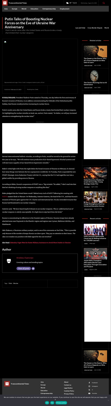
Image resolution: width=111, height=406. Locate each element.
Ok (47, 403)
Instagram (95, 386)
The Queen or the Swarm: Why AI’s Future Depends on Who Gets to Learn (95, 60)
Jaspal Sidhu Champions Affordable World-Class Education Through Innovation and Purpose (95, 263)
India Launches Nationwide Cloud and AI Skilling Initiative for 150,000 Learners (95, 238)
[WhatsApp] (67, 89)
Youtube (94, 393)
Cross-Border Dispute (95, 28)
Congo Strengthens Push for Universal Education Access (94, 205)
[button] (104, 3)
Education (88, 65)
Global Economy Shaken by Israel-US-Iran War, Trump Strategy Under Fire (94, 182)
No (52, 403)
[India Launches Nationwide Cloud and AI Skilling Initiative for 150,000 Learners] (95, 229)
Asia (86, 243)
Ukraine (15, 283)
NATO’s (5, 197)
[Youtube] (89, 393)
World (106, 28)
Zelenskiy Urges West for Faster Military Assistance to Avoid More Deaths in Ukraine (40, 243)
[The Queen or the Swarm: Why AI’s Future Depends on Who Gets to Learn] (95, 51)
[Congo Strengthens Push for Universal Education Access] (95, 197)
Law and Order (80, 28)
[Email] (33, 268)
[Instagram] (89, 386)
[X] (57, 89)
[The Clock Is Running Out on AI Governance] (95, 75)
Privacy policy (61, 403)
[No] (108, 400)
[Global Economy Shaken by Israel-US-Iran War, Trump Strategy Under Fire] (95, 173)
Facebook (95, 382)
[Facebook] (52, 89)
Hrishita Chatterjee (24, 258)
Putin (10, 283)
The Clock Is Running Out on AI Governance (95, 84)
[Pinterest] (62, 89)
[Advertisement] (40, 138)
